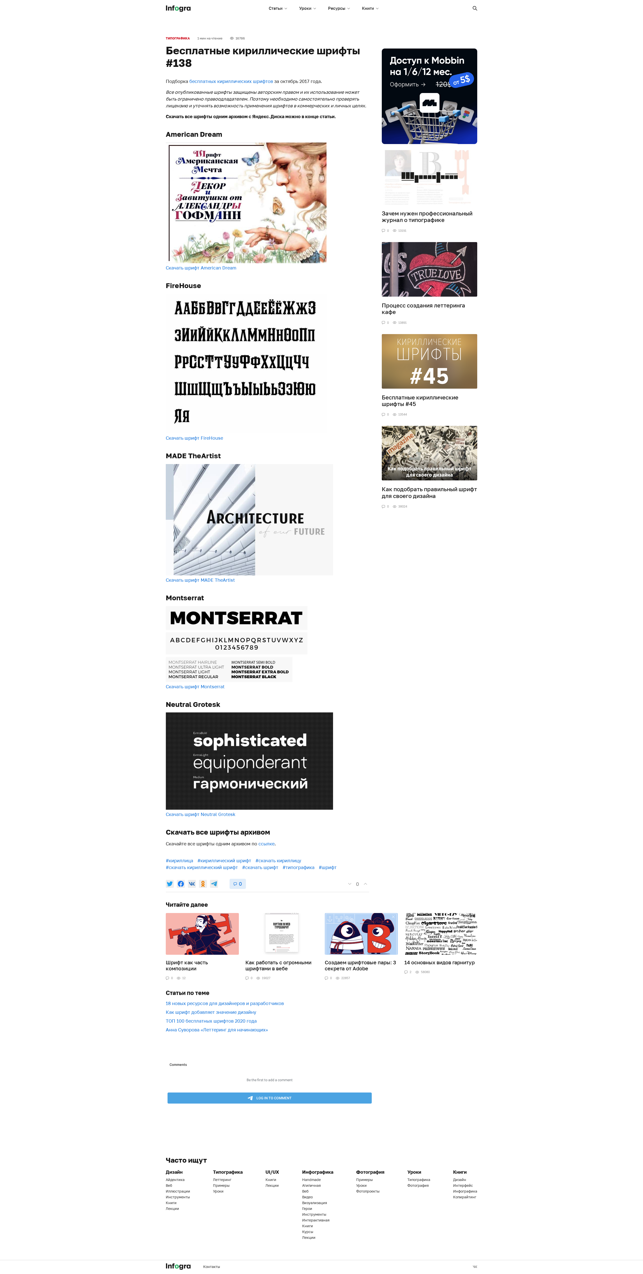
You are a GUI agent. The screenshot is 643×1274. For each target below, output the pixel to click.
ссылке (266, 843)
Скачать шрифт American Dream (201, 267)
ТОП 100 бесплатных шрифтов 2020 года (211, 1021)
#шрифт (328, 867)
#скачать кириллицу (278, 860)
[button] (475, 8)
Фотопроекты (368, 1191)
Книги (368, 8)
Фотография (418, 1185)
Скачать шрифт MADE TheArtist (200, 580)
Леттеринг (222, 1179)
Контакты (211, 1266)
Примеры (221, 1185)
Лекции (172, 1208)
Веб (169, 1185)
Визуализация (314, 1203)
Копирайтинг (464, 1197)
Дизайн (459, 1179)
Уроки (305, 8)
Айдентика (175, 1179)
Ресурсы (336, 8)
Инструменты (178, 1197)
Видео (307, 1197)
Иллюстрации (178, 1191)
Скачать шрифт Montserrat (195, 686)
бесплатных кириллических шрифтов (231, 81)
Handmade (311, 1179)
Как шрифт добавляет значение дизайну (211, 1012)
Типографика (178, 38)
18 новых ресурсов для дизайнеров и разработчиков (225, 1003)
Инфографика (465, 1191)
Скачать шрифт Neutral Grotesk (200, 814)
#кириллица (179, 860)
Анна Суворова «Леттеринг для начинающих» (217, 1029)
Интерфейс (463, 1185)
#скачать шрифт (260, 867)
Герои (307, 1208)
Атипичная (311, 1185)
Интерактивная (316, 1220)
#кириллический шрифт (224, 860)
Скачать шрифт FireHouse (194, 438)
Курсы (307, 1232)
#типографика (298, 867)
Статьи (276, 8)
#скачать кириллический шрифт (202, 867)
